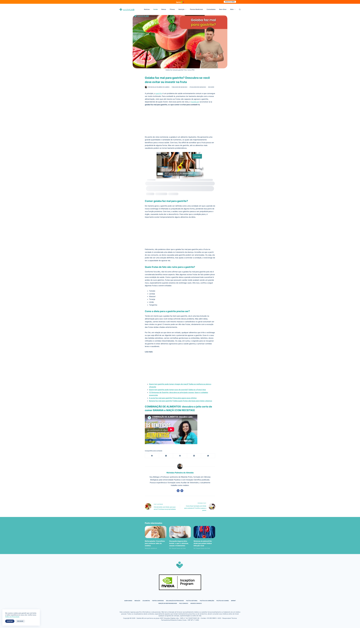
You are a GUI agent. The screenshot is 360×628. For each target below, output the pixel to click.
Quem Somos (128, 600)
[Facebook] (152, 455)
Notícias (147, 9)
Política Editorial (192, 600)
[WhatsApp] (208, 455)
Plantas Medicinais (196, 9)
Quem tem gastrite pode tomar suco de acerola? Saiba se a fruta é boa (177, 390)
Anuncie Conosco (196, 603)
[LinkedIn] (194, 455)
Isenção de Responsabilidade (167, 603)
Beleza (163, 9)
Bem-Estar (222, 9)
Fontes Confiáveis (158, 600)
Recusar (20, 621)
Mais (232, 9)
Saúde (155, 9)
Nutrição (181, 9)
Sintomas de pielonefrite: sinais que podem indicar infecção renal (203, 543)
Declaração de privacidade (175, 600)
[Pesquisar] (239, 9)
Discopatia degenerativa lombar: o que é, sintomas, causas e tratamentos (179, 543)
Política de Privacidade (12, 616)
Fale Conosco (183, 603)
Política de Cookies (222, 600)
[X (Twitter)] (166, 455)
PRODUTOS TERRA (230, 1)
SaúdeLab (195, 102)
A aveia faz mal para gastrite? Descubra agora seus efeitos (173, 398)
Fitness (172, 9)
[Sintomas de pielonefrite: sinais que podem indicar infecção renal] (204, 532)
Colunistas (146, 600)
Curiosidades (211, 9)
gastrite (159, 93)
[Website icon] (181, 490)
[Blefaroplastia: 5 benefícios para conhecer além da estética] (155, 532)
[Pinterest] (180, 455)
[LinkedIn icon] (178, 490)
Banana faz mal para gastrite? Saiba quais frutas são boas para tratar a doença (180, 401)
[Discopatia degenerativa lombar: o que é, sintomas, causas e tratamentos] (180, 532)
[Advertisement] (180, 122)
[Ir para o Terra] (180, 2)
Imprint (233, 600)
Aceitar (10, 621)
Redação (137, 600)
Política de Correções (207, 600)
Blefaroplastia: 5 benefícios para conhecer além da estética (155, 543)
